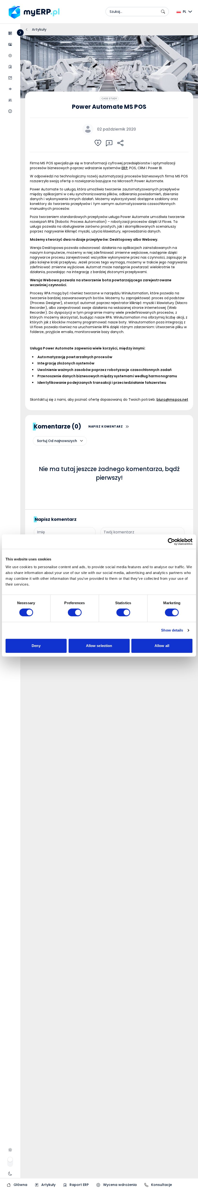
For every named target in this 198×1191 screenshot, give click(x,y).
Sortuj (42, 440)
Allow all (162, 646)
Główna (20, 1184)
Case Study (109, 98)
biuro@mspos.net (172, 399)
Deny (36, 646)
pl (184, 11)
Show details (172, 630)
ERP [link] (124, 168)
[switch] (75, 612)
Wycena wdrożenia (119, 1184)
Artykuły (48, 1184)
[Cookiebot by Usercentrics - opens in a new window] (171, 541)
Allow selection (99, 646)
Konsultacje (161, 1184)
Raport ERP (79, 1184)
